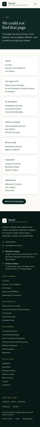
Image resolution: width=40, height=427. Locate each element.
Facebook (6, 406)
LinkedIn (15, 406)
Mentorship (6, 353)
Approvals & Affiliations (10, 292)
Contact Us (6, 385)
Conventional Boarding (14, 112)
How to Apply (10, 187)
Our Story (8, 65)
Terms (17, 419)
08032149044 (10, 242)
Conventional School (13, 109)
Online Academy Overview (15, 126)
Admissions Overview (13, 184)
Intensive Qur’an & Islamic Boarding (15, 342)
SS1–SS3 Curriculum (12, 132)
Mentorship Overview (13, 146)
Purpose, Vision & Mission (15, 68)
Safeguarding (27, 419)
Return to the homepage (14, 201)
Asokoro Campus (11, 170)
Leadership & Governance (11, 295)
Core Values (9, 71)
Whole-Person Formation (14, 85)
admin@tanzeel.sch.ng (13, 245)
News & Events (7, 378)
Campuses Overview (13, 164)
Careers (5, 381)
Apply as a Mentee (12, 150)
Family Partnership (9, 317)
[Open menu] (35, 4)
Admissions (6, 363)
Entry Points (9, 190)
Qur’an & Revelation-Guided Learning (19, 88)
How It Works (10, 129)
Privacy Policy (7, 419)
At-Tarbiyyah (10, 91)
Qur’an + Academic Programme (13, 338)
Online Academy (8, 349)
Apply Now (6, 367)
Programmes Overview (13, 106)
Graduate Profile (8, 320)
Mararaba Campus (12, 167)
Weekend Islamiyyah (9, 345)
